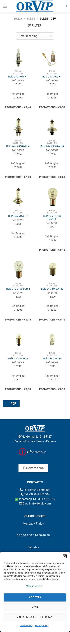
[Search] (66, 6)
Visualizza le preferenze (35, 617)
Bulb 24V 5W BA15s (52, 288)
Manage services (34, 586)
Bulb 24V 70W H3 (52, 76)
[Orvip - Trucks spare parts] (35, 6)
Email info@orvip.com (36, 503)
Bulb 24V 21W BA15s (18, 288)
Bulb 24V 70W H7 (18, 215)
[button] (64, 556)
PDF (13, 403)
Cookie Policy (26, 625)
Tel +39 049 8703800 (36, 490)
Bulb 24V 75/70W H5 (52, 146)
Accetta (35, 597)
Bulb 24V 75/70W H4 (18, 146)
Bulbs (31, 18)
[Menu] (5, 6)
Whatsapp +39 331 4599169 (36, 499)
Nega (35, 607)
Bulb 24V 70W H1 (18, 76)
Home (18, 18)
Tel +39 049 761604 (37, 494)
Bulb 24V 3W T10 (52, 358)
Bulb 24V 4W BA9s (18, 358)
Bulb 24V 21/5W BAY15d (52, 217)
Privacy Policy (41, 625)
